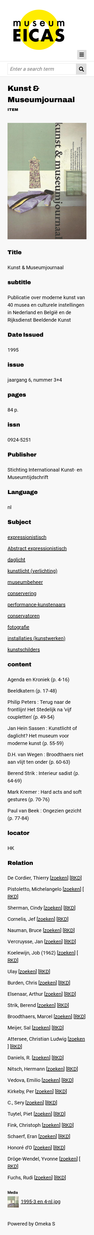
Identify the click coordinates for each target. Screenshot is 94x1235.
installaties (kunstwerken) (36, 638)
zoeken (59, 878)
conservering (22, 593)
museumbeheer (25, 582)
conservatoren (24, 616)
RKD (75, 878)
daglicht (16, 560)
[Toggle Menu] (82, 54)
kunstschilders (24, 650)
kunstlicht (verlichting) (32, 571)
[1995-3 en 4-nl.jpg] (47, 238)
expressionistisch (27, 537)
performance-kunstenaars (36, 605)
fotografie (18, 627)
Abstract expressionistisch (37, 548)
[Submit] (81, 69)
